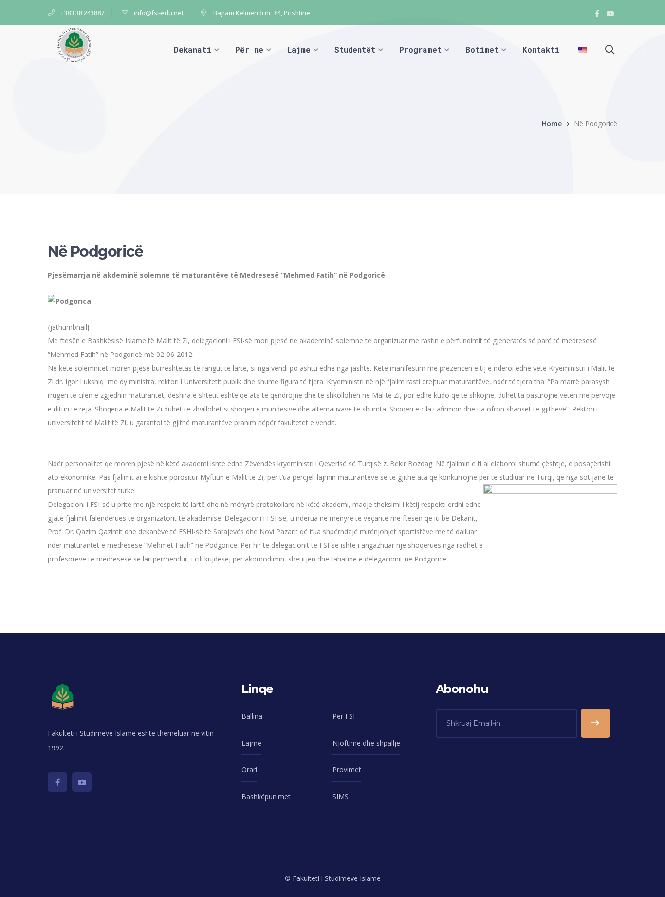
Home (552, 123)
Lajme (251, 743)
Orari (249, 769)
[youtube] (82, 782)
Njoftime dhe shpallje (366, 743)
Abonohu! (595, 723)
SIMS (340, 796)
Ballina (251, 716)
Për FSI (343, 716)
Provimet (346, 769)
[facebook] (57, 782)
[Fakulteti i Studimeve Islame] (74, 44)
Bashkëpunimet (266, 796)
